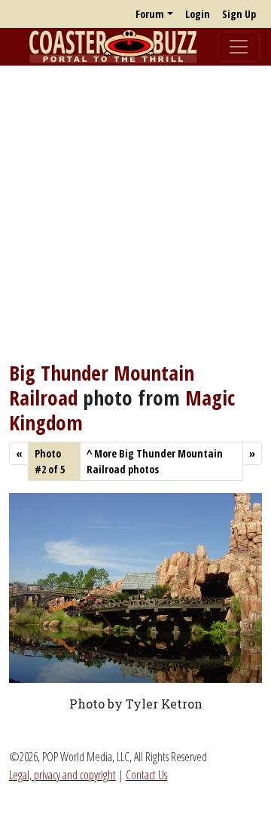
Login (197, 14)
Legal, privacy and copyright (62, 775)
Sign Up (239, 14)
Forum (150, 14)
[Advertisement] (135, 213)
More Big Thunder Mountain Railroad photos (155, 461)
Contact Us (146, 775)
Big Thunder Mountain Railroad (101, 385)
